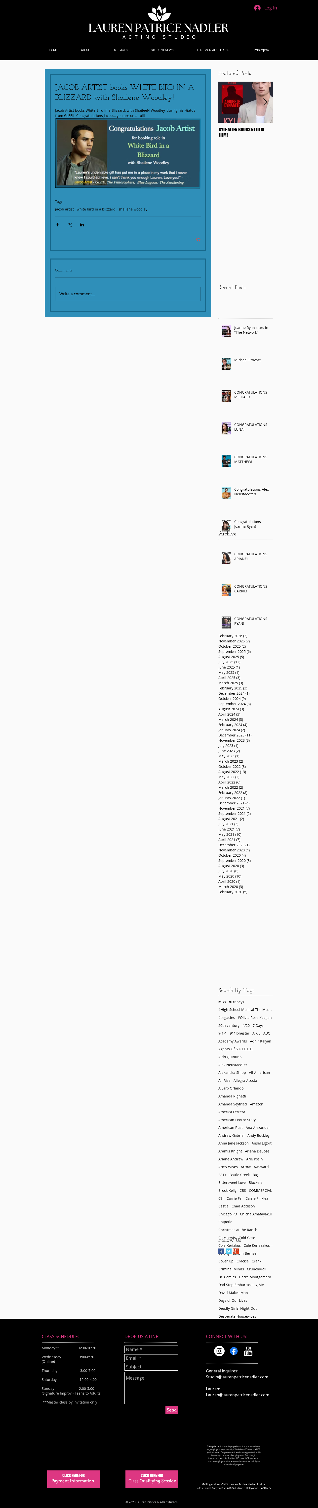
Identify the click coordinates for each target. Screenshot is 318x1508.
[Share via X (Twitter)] (69, 224)
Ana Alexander (258, 1127)
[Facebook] (234, 1351)
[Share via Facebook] (57, 224)
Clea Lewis (227, 1237)
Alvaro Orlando (230, 1088)
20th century (228, 1025)
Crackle (243, 1261)
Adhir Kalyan (260, 1041)
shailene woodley (133, 209)
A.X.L (256, 1033)
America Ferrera (231, 1111)
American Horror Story (237, 1119)
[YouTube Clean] (248, 1351)
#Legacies (226, 1017)
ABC (266, 1033)
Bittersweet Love (232, 1182)
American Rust (230, 1127)
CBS (242, 1190)
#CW (222, 1001)
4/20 (246, 1025)
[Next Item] (265, 102)
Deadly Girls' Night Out (237, 1308)
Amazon (256, 1104)
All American (259, 1072)
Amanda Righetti (232, 1096)
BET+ (222, 1174)
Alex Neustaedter (232, 1064)
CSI (221, 1198)
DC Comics (227, 1277)
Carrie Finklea (256, 1198)
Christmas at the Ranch (237, 1229)
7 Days (258, 1025)
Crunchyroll (256, 1269)
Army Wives (228, 1166)
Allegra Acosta (245, 1080)
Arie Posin (254, 1159)
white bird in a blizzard (96, 209)
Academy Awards (232, 1041)
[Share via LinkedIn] (82, 224)
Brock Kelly (227, 1190)
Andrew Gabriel (231, 1135)
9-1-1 (222, 1033)
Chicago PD (227, 1214)
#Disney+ (236, 1001)
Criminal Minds (231, 1269)
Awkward (261, 1166)
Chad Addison (243, 1206)
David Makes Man (233, 1292)
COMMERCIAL (260, 1190)
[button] (85, 50)
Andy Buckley (258, 1135)
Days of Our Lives (232, 1300)
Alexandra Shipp (232, 1072)
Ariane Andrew (230, 1159)
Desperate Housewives (237, 1316)
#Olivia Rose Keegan (255, 1017)
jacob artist (64, 209)
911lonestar (239, 1033)
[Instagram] (219, 1351)
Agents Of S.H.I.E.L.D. (235, 1048)
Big (255, 1174)
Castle (223, 1206)
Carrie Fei (234, 1198)
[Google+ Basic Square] (236, 1251)
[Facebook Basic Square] (221, 1251)
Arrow (246, 1166)
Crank (256, 1261)
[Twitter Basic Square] (229, 1251)
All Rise (224, 1080)
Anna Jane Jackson (233, 1143)
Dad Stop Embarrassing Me (241, 1284)
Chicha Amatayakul (256, 1214)
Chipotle (225, 1221)
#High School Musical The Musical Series (245, 1009)
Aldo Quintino (229, 1056)
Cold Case (247, 1237)
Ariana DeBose (257, 1151)
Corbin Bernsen (246, 1253)
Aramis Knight (230, 1151)
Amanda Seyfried (232, 1104)
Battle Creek (240, 1174)
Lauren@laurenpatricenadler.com (237, 1395)
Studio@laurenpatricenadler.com (237, 1377)
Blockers (256, 1182)
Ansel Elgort (262, 1143)
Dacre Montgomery (255, 1277)
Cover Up (226, 1261)
